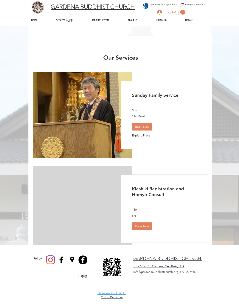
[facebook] (61, 259)
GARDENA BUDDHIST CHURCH (93, 7)
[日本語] (82, 259)
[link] (164, 95)
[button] (180, 12)
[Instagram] (50, 259)
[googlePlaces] (72, 259)
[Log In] (159, 12)
